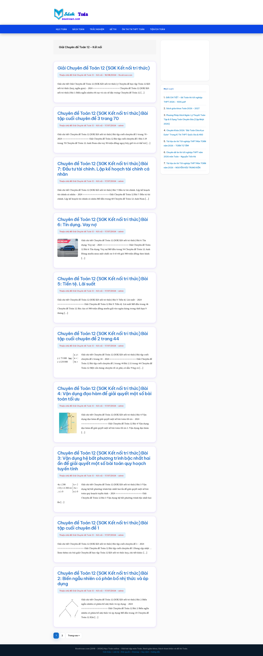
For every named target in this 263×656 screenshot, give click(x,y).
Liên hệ (116, 652)
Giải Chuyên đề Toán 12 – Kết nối (87, 75)
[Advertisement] (185, 60)
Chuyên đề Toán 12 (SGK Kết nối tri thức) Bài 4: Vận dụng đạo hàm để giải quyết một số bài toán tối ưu (104, 394)
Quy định (145, 652)
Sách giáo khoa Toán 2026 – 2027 (183, 108)
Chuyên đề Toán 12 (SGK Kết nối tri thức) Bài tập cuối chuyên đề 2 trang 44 (102, 336)
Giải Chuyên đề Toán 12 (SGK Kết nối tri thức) (103, 68)
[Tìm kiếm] (171, 29)
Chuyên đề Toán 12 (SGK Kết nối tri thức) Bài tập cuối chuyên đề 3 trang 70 (102, 115)
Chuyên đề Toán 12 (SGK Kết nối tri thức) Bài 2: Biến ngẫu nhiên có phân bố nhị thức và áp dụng (102, 578)
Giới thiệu (107, 652)
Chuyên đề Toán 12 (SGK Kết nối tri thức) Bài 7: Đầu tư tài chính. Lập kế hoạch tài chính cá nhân (103, 169)
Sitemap (135, 652)
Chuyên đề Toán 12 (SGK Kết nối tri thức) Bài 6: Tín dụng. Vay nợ (102, 222)
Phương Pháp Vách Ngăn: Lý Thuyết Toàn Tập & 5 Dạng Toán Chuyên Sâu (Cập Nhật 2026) (184, 119)
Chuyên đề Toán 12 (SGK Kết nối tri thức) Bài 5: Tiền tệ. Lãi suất (102, 281)
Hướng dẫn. (155, 652)
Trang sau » (74, 636)
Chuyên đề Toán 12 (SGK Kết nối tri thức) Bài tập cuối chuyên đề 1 (102, 525)
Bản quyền (125, 652)
